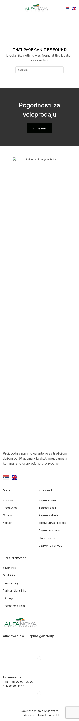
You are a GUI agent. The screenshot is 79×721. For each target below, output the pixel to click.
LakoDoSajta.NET (48, 715)
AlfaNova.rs (51, 711)
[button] (5, 9)
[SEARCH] (60, 69)
